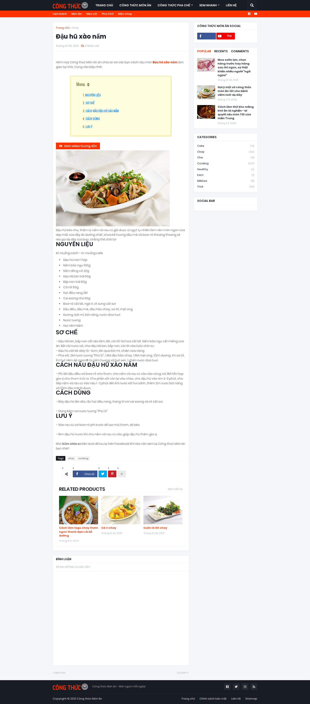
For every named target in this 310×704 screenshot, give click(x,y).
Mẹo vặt (91, 14)
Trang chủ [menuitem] (104, 5)
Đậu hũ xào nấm (165, 62)
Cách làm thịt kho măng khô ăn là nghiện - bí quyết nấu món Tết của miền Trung (236, 112)
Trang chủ (62, 28)
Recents (221, 51)
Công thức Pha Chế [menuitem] (174, 5)
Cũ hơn (182, 673)
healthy (225, 169)
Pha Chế (107, 14)
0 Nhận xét (92, 46)
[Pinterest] (112, 474)
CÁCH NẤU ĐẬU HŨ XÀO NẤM (102, 110)
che (225, 157)
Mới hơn (60, 673)
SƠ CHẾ (90, 102)
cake (225, 146)
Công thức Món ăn (89, 699)
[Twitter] (102, 474)
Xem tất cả (175, 489)
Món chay (125, 14)
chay (75, 28)
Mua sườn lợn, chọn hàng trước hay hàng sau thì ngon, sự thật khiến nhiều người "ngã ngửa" (234, 67)
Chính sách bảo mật (213, 699)
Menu (80, 84)
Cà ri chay (108, 528)
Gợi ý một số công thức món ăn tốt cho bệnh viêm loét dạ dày (234, 91)
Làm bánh (60, 14)
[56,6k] (206, 36)
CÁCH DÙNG (93, 118)
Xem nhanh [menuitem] (208, 5)
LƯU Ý (89, 126)
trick (225, 187)
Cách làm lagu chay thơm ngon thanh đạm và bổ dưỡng (78, 531)
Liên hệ (236, 699)
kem (225, 175)
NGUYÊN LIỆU (93, 95)
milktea (225, 181)
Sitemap (251, 699)
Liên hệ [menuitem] (231, 5)
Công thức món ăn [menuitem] (135, 5)
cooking (83, 458)
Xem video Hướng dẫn (80, 146)
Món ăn (76, 14)
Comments (240, 51)
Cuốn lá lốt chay (155, 528)
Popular (204, 51)
